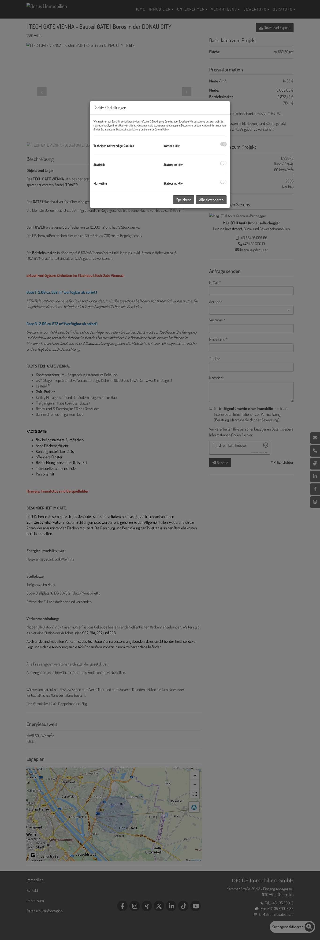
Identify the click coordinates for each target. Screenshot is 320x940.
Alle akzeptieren (211, 199)
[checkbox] (223, 144)
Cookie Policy (162, 129)
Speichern (183, 199)
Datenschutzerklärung (128, 129)
